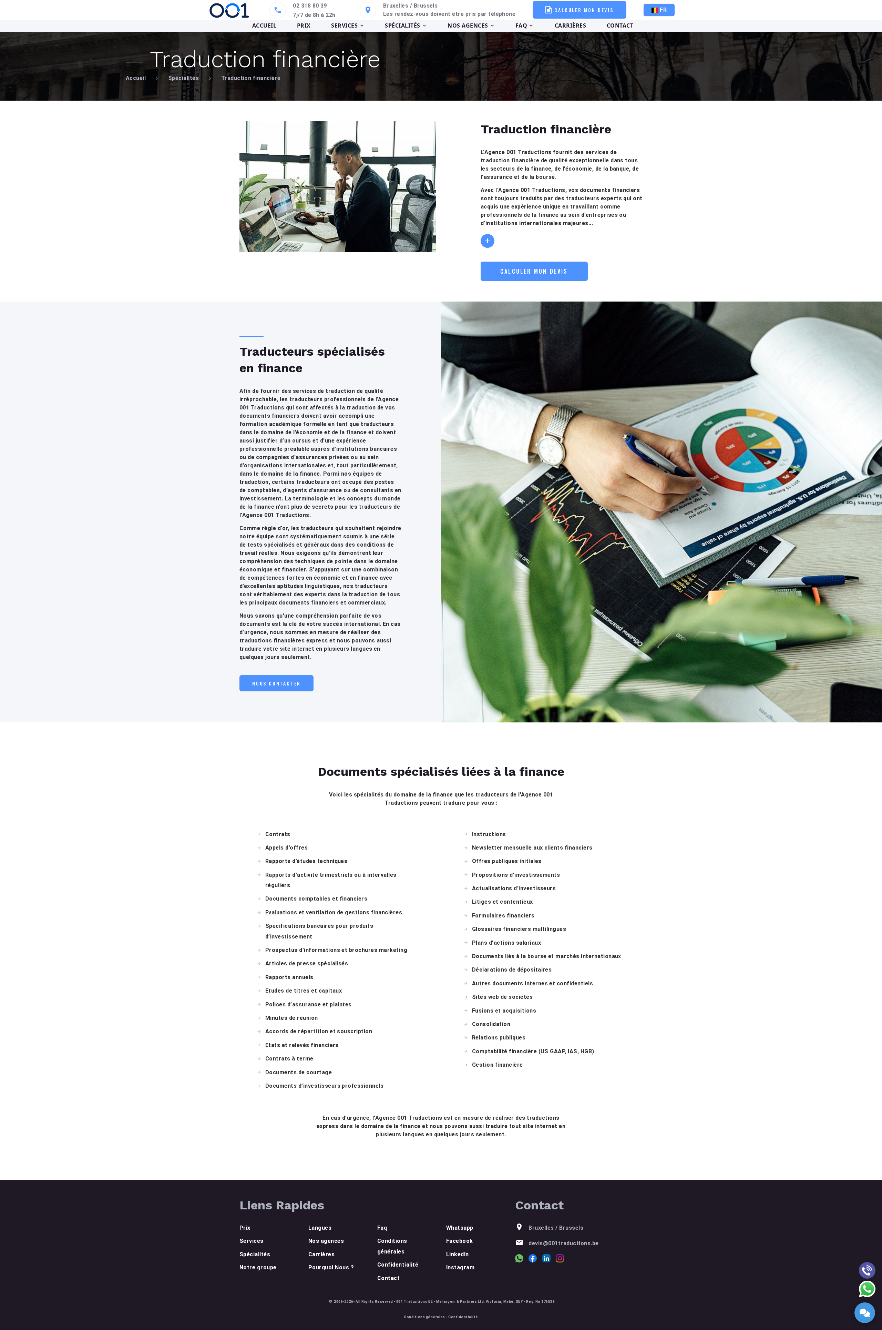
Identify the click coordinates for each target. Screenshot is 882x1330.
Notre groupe (258, 1267)
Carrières (321, 1254)
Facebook (459, 1241)
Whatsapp (459, 1228)
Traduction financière (251, 78)
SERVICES (344, 25)
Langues (319, 1228)
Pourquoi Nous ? (331, 1267)
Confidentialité (397, 1264)
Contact (388, 1278)
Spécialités (183, 78)
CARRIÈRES (570, 25)
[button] (487, 241)
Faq (382, 1228)
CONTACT (620, 25)
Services (251, 1241)
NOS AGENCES (468, 25)
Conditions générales (424, 1317)
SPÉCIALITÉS (402, 25)
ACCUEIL (264, 25)
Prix (244, 1228)
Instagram (460, 1267)
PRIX (304, 25)
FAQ (521, 25)
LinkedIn (457, 1254)
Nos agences (326, 1241)
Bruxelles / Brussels (410, 5)
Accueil (136, 78)
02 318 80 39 (310, 5)
